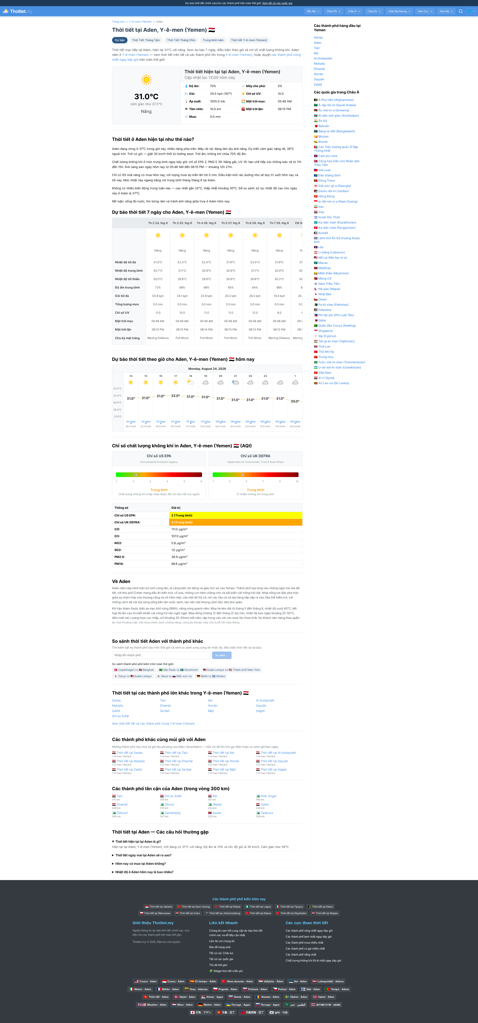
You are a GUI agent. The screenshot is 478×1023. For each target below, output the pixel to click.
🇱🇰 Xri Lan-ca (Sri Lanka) (331, 383)
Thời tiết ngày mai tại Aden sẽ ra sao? (143, 855)
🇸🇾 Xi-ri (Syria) (324, 378)
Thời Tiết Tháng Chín (181, 40)
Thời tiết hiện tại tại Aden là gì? (138, 841)
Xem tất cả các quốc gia (277, 3)
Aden (317, 42)
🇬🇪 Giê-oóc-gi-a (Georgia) (332, 186)
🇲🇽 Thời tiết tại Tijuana (289, 906)
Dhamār (165, 705)
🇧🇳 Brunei (321, 142)
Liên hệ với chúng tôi (221, 941)
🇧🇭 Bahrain (321, 126)
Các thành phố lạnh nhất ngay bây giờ (309, 936)
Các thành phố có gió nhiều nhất (305, 948)
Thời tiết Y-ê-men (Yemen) (249, 40)
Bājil (211, 711)
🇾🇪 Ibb (212, 797)
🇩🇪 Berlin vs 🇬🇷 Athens (211, 676)
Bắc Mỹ (313, 11)
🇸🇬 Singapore (323, 331)
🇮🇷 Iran (319, 207)
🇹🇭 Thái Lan (322, 346)
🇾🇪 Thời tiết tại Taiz (174, 754)
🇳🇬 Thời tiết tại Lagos (258, 906)
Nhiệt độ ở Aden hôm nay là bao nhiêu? (144, 872)
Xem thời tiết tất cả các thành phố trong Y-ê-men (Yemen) (153, 723)
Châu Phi (333, 11)
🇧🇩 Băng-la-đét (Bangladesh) (334, 131)
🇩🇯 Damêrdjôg (170, 814)
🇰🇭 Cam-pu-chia (325, 156)
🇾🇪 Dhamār (120, 806)
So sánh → (221, 655)
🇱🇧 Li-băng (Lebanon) (329, 252)
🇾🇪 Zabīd (262, 806)
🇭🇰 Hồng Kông (324, 196)
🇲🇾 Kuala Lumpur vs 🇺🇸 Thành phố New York (231, 669)
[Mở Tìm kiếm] (461, 11)
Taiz (163, 700)
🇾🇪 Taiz (117, 797)
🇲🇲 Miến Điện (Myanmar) (331, 273)
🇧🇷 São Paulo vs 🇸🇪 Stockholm (178, 669)
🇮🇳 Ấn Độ (320, 121)
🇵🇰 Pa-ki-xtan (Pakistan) (331, 304)
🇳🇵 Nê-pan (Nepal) (327, 289)
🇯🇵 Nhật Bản (322, 294)
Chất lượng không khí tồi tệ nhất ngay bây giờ (313, 960)
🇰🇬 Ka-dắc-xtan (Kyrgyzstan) (335, 227)
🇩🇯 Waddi (214, 806)
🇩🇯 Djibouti (120, 814)
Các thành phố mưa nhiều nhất (304, 942)
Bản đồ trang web (219, 947)
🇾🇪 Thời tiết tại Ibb (221, 754)
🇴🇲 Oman (320, 299)
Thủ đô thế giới (218, 965)
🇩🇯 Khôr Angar (266, 797)
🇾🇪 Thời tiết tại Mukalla (128, 762)
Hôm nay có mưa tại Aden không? (140, 863)
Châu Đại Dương (399, 11)
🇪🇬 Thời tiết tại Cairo (188, 913)
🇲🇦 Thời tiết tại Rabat (227, 906)
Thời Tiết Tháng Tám (146, 40)
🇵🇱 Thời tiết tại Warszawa (155, 913)
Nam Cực (425, 11)
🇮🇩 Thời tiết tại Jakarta (158, 906)
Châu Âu (374, 11)
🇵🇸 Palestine (322, 310)
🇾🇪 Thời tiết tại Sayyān (272, 762)
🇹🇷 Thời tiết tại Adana (258, 913)
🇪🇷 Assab (214, 814)
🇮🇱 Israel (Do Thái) (327, 217)
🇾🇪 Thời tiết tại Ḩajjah (271, 771)
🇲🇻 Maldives (322, 268)
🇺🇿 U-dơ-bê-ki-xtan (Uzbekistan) (337, 367)
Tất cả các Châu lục (221, 953)
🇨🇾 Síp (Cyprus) (325, 336)
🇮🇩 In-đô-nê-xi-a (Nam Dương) (336, 201)
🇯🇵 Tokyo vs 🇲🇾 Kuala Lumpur (133, 676)
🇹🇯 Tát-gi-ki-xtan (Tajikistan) (334, 341)
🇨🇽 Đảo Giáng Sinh (327, 175)
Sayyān (261, 705)
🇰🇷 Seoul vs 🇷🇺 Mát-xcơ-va (174, 676)
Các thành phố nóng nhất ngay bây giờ (309, 930)
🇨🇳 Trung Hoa (323, 357)
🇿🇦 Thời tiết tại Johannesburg (222, 913)
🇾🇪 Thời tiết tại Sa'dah (175, 771)
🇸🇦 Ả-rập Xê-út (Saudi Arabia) (335, 105)
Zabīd (116, 711)
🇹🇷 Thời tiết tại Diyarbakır (291, 913)
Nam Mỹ (446, 11)
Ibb (210, 700)
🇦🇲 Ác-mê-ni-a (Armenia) (331, 110)
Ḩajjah (260, 711)
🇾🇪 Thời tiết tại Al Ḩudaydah (276, 754)
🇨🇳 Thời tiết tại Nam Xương (193, 906)
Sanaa (116, 700)
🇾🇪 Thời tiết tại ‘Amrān (223, 762)
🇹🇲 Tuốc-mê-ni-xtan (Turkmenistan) (339, 362)
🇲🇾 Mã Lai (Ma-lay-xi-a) (330, 257)
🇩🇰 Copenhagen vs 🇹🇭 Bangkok (134, 669)
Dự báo (120, 40)
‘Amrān (212, 705)
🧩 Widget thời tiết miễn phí (226, 971)
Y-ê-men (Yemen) (140, 21)
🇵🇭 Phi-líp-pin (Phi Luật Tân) (334, 315)
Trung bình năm (213, 40)
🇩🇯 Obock (167, 806)
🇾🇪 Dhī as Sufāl (170, 797)
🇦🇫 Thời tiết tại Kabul (320, 906)
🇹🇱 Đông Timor (324, 180)
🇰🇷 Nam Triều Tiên (327, 284)
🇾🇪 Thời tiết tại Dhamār (176, 762)
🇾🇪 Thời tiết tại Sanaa (127, 754)
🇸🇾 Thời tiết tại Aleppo (325, 913)
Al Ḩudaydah (265, 700)
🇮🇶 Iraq (319, 212)
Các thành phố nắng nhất (301, 954)
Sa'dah (165, 711)
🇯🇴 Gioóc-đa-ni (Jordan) (331, 191)
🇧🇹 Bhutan (321, 136)
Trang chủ (118, 21)
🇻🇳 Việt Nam (322, 372)
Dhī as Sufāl (120, 716)
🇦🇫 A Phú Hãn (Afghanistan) (334, 100)
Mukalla (117, 705)
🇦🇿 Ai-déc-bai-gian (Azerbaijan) (336, 115)
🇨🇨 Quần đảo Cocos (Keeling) (335, 325)
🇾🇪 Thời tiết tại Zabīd (127, 771)
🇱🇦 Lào (319, 247)
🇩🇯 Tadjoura (264, 814)
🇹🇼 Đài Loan (322, 170)
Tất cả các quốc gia (221, 959)
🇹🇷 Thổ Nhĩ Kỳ (324, 352)
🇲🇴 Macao (321, 263)
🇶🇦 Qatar (320, 320)
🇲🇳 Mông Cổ (322, 278)
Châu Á (354, 11)
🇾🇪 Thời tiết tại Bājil (222, 771)
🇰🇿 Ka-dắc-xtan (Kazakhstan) (335, 222)
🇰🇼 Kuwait (321, 233)
